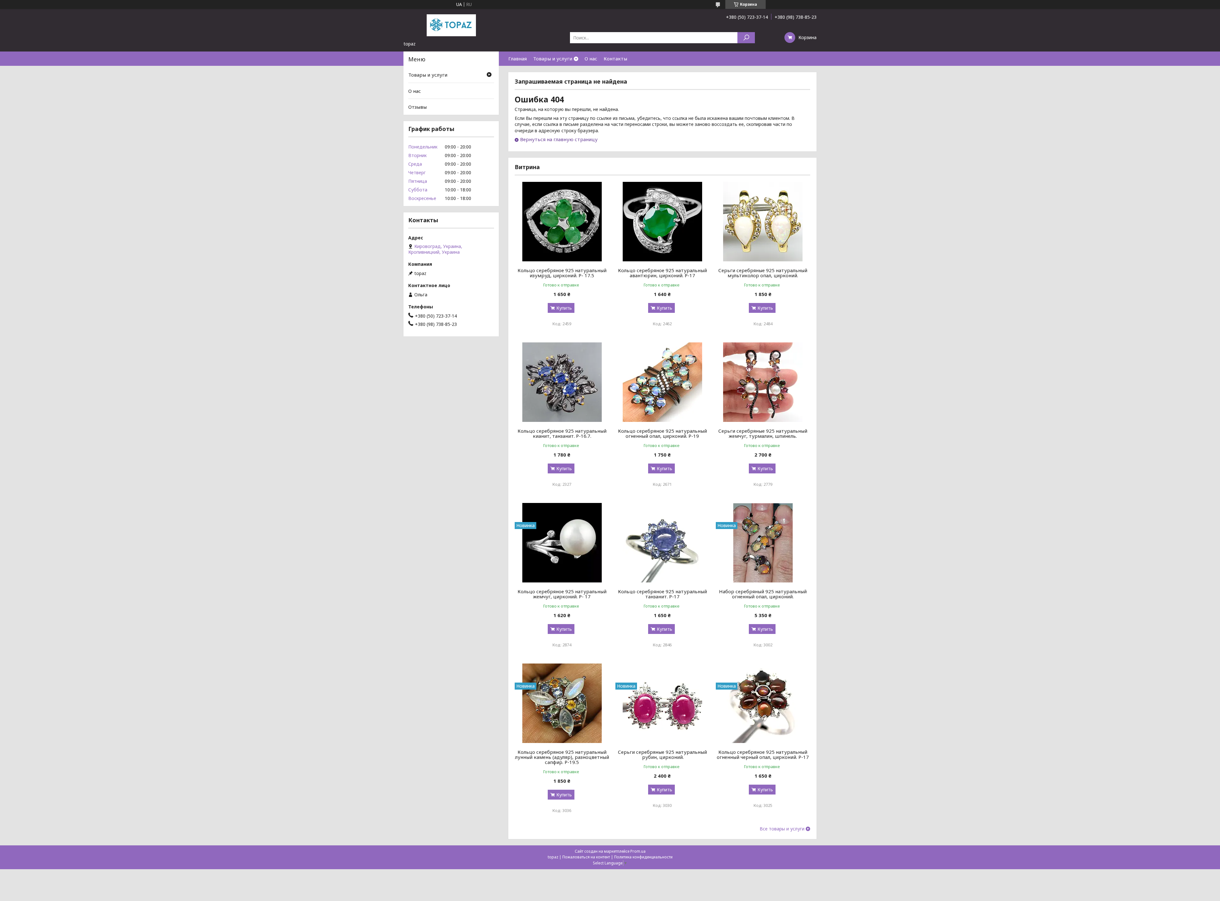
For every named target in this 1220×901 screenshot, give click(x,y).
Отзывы (417, 107)
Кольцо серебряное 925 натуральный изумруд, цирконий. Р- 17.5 (562, 273)
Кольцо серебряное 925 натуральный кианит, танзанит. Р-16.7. (562, 433)
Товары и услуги (552, 58)
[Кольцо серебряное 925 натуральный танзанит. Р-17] (662, 542)
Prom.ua (638, 851)
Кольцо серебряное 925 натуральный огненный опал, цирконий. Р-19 (662, 433)
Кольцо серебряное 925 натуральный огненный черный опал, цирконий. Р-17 (763, 754)
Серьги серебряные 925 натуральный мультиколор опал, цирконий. (762, 273)
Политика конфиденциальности (643, 857)
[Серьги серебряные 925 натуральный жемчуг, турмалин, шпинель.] (763, 382)
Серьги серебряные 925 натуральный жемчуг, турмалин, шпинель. (762, 433)
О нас (591, 58)
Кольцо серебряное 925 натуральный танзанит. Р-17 (662, 594)
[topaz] (451, 25)
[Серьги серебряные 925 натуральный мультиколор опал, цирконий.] (763, 221)
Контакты (615, 58)
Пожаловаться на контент (586, 857)
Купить (564, 308)
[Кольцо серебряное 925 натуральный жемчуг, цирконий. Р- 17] (562, 542)
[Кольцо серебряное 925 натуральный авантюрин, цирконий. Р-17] (662, 221)
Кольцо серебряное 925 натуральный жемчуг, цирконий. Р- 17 (562, 594)
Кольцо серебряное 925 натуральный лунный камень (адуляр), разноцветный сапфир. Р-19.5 (562, 757)
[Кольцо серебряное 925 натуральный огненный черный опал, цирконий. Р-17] (763, 703)
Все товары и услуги (782, 829)
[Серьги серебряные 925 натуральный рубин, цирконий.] (662, 703)
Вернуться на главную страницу (559, 139)
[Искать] (746, 37)
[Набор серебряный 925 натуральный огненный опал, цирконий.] (763, 542)
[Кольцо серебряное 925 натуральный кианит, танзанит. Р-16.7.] (562, 382)
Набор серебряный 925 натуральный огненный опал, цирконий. (763, 594)
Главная (517, 58)
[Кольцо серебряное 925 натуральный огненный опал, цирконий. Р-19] (662, 382)
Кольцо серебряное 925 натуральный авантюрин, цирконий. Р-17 (662, 273)
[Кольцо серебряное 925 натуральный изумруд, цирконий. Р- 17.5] (562, 221)
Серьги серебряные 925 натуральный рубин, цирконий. (662, 754)
